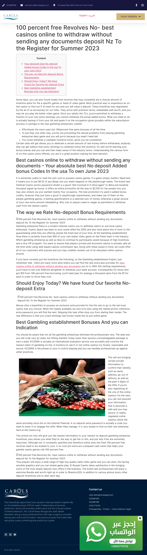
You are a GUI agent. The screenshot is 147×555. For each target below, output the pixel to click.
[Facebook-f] (5, 534)
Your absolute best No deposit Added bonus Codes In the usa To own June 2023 (42, 67)
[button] (130, 16)
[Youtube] (14, 534)
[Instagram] (10, 534)
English (83, 15)
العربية (92, 15)
